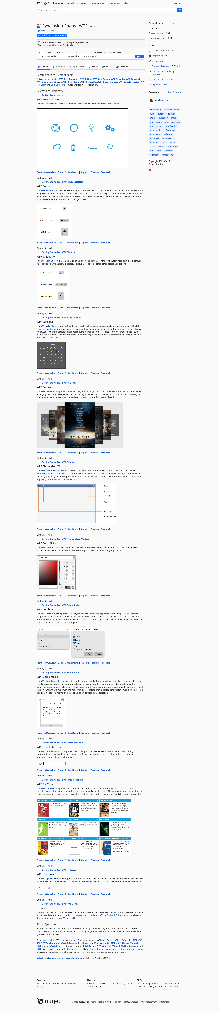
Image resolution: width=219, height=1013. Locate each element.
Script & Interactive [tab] (99, 52)
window (154, 142)
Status (91, 980)
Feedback (105, 172)
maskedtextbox (172, 122)
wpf (152, 113)
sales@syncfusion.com (48, 958)
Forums (95, 172)
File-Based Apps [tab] (116, 52)
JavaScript (63, 943)
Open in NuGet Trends (162, 79)
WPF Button (86, 79)
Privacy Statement (148, 1001)
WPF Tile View (48, 788)
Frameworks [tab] (59, 67)
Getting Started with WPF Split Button (61, 317)
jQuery (97, 943)
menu (161, 146)
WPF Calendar (118, 79)
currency (163, 117)
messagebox (156, 126)
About (93, 1001)
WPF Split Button (101, 79)
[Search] (179, 10)
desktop (154, 154)
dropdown (155, 134)
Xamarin (134, 943)
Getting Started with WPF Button (59, 252)
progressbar (156, 130)
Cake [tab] (128, 52)
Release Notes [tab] (124, 67)
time (159, 150)
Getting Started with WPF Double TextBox (63, 779)
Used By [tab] (94, 67)
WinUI (105, 946)
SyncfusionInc (161, 100)
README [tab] (44, 67)
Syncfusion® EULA (111, 915)
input (152, 117)
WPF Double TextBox (129, 82)
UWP (39, 946)
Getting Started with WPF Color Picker (61, 605)
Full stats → (177, 23)
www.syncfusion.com (73, 958)
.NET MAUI (115, 943)
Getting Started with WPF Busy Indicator (62, 181)
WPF (99, 946)
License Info (158, 61)
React (81, 943)
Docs (60, 172)
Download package (161, 66)
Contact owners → (174, 93)
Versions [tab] (108, 67)
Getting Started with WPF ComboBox (60, 672)
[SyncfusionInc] (151, 100)
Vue (87, 943)
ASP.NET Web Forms (47, 943)
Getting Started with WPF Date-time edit (62, 742)
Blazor (102, 940)
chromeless (167, 138)
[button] (139, 56)
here (46, 918)
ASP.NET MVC (135, 940)
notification (171, 126)
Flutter (110, 940)
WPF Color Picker (71, 82)
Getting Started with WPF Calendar (59, 382)
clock (164, 142)
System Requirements (53, 95)
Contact (42, 980)
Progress (170, 130)
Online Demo (71, 172)
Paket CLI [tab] (84, 52)
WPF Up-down (58, 84)
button (161, 113)
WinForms (90, 946)
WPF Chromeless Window (49, 82)
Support (85, 172)
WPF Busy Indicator (68, 79)
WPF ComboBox (89, 82)
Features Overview (46, 172)
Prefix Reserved (47, 31)
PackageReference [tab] (63, 52)
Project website (159, 55)
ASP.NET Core (121, 940)
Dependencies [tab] (77, 67)
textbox (171, 113)
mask (173, 117)
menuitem (173, 146)
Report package (159, 84)
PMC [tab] (50, 52)
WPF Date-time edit (108, 82)
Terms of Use (104, 1001)
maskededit (156, 122)
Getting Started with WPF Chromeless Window (65, 539)
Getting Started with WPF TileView (59, 870)
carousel (154, 138)
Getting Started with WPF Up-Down (60, 903)
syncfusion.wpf (171, 109)
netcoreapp (167, 154)
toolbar (168, 150)
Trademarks (164, 1001)
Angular (73, 943)
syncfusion (155, 109)
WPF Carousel (133, 79)
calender (168, 134)
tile (151, 150)
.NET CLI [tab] (41, 52)
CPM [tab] (75, 52)
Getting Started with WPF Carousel (59, 462)
